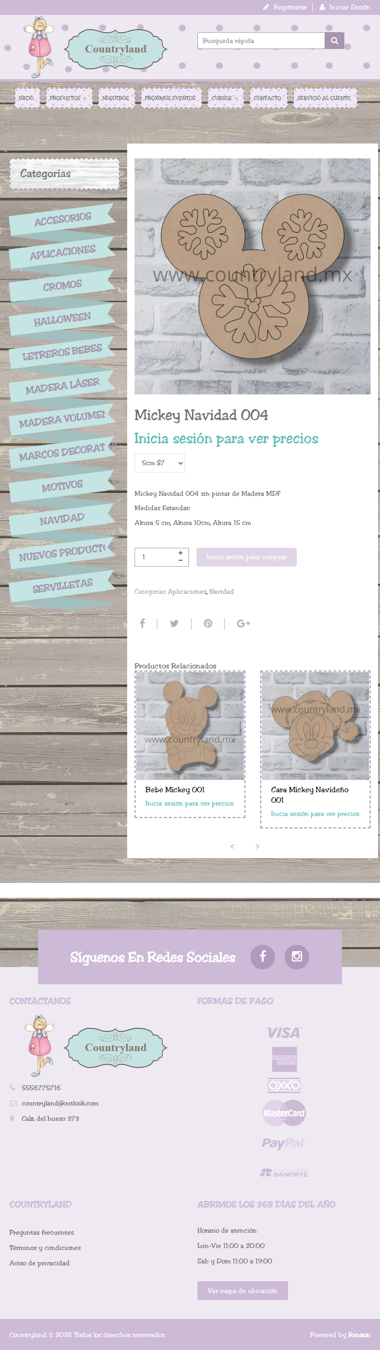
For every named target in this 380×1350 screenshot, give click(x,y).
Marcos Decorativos (62, 451)
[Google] (242, 624)
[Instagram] (297, 957)
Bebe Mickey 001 (175, 790)
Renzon (359, 1335)
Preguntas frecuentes (41, 1232)
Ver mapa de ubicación (243, 1291)
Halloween (62, 319)
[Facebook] (141, 624)
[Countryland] (96, 47)
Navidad (62, 519)
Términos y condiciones (45, 1248)
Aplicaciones (62, 252)
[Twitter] (173, 624)
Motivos (63, 486)
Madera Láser (62, 386)
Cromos (63, 286)
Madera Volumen (62, 419)
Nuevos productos (62, 552)
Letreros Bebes (62, 352)
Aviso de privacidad (39, 1263)
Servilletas (62, 586)
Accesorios (62, 219)
